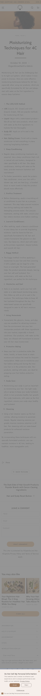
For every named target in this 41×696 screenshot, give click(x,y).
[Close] (39, 671)
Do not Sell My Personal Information (16, 693)
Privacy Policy (24, 681)
